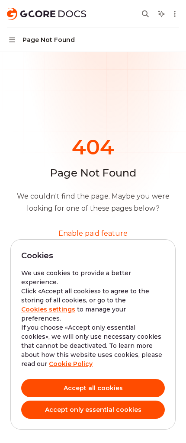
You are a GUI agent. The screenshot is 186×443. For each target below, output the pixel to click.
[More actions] (174, 14)
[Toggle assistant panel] (161, 14)
